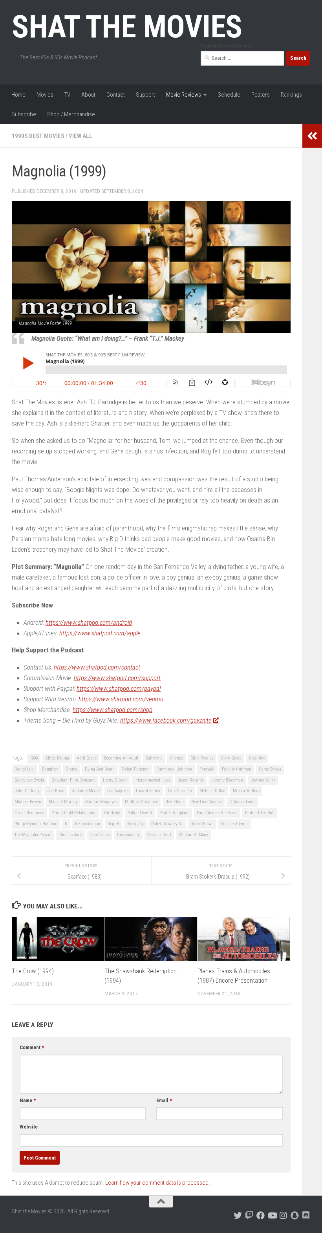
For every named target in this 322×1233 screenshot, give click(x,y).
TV (67, 94)
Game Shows (270, 769)
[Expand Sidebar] (312, 136)
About (88, 94)
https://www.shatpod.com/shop (112, 710)
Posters (260, 94)
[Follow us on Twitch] (249, 1215)
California (154, 758)
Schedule (229, 94)
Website (29, 1127)
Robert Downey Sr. (167, 823)
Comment (32, 1047)
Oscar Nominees (29, 812)
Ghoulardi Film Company (73, 780)
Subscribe (23, 114)
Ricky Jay (135, 823)
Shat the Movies (127, 27)
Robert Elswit (202, 823)
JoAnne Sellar (263, 780)
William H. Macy (193, 834)
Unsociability (128, 834)
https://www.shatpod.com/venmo (121, 699)
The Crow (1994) (33, 971)
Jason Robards (191, 780)
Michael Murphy (63, 801)
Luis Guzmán (180, 790)
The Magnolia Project (33, 834)
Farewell (206, 769)
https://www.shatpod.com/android (89, 622)
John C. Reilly (27, 790)
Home (18, 94)
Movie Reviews (183, 94)
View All (80, 135)
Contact (115, 94)
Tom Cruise (100, 834)
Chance (176, 758)
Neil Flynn (174, 801)
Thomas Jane (70, 834)
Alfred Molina (57, 758)
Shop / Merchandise (71, 114)
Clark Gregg (231, 758)
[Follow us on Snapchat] (295, 1215)
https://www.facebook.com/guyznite (166, 720)
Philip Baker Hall (259, 812)
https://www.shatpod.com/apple (100, 633)
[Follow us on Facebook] (260, 1215)
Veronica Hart (159, 834)
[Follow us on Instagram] (283, 1215)
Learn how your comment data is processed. (157, 1182)
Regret (113, 823)
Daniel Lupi (25, 769)
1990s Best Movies (38, 135)
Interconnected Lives (152, 780)
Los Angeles (117, 790)
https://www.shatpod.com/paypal (119, 688)
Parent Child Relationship (73, 812)
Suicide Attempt (235, 823)
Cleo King (257, 758)
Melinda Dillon (212, 790)
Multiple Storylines (141, 801)
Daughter (50, 769)
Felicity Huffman (236, 769)
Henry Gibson (115, 780)
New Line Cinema (206, 801)
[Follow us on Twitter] (238, 1215)
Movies (45, 94)
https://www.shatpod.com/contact (97, 667)
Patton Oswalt (140, 812)
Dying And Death (100, 769)
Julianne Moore (86, 790)
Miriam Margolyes (101, 801)
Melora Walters (246, 790)
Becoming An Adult (121, 758)
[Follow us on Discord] (306, 1215)
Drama (71, 769)
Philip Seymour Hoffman (36, 823)
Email (164, 1100)
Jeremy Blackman (227, 780)
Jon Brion (55, 790)
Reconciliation (87, 823)
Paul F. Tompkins (174, 812)
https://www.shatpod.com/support (117, 678)
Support (145, 94)
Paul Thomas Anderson (217, 812)
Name (28, 1100)
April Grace (87, 758)
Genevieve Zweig (29, 780)
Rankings (291, 94)
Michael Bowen (28, 801)
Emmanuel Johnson (174, 769)
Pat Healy (112, 812)
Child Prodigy (202, 758)
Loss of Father (148, 790)
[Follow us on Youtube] (272, 1215)
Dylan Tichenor (135, 769)
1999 (34, 758)
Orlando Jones (242, 801)
